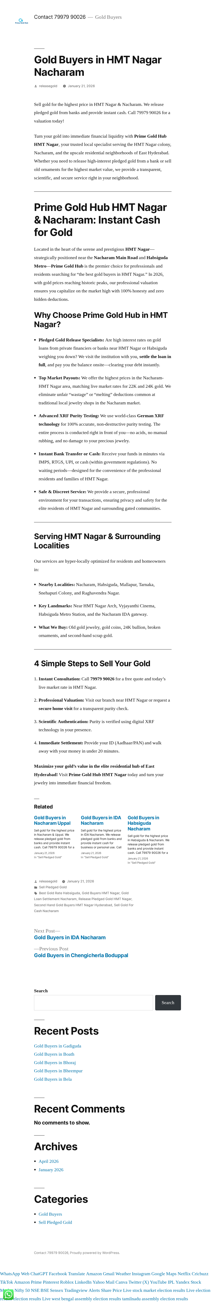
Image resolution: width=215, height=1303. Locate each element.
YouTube (158, 1282)
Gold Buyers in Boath (54, 1054)
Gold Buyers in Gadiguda (57, 1046)
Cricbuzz (200, 1274)
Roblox (67, 1282)
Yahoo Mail (103, 1282)
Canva (121, 1282)
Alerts (94, 1290)
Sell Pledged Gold (53, 887)
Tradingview (76, 1290)
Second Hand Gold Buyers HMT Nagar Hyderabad (73, 905)
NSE (35, 1290)
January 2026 (51, 1170)
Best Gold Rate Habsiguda (59, 893)
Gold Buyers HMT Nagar (100, 893)
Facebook (58, 1274)
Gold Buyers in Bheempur (58, 1071)
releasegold (48, 86)
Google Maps (164, 1274)
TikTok (6, 1282)
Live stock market (139, 1290)
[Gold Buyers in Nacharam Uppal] (57, 836)
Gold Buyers (50, 1214)
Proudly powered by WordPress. (95, 1253)
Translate (76, 1274)
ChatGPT (39, 1274)
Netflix (184, 1274)
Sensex (56, 1290)
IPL (171, 1282)
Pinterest (51, 1282)
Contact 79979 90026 (60, 17)
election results (171, 1290)
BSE (45, 1290)
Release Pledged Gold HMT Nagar (105, 899)
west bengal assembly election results (86, 1299)
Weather (123, 1274)
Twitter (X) (138, 1282)
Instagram (141, 1274)
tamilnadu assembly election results (155, 1299)
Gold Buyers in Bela (53, 1079)
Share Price (111, 1290)
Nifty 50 (22, 1290)
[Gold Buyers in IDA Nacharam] (104, 836)
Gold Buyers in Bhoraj (55, 1063)
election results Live (32, 1299)
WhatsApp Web (14, 1274)
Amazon (94, 1274)
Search (41, 991)
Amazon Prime (28, 1282)
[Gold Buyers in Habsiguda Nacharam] (151, 839)
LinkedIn (83, 1282)
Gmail (108, 1274)
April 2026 (49, 1161)
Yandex (183, 1282)
